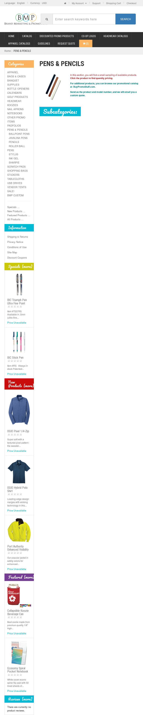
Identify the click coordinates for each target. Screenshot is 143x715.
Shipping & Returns (17, 236)
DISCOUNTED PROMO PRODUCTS (57, 36)
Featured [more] (21, 577)
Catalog (27, 36)
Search (125, 19)
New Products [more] (21, 384)
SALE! (10, 191)
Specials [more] (20, 266)
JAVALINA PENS (17, 138)
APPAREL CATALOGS (19, 43)
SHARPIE (13, 162)
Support (96, 3)
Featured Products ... (18, 215)
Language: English (14, 2)
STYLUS (12, 154)
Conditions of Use (16, 247)
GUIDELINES (44, 43)
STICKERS (13, 175)
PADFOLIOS (14, 125)
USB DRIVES (14, 183)
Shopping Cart (113, 3)
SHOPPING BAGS (17, 170)
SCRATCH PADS (16, 166)
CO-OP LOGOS (89, 36)
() (87, 43)
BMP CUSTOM (15, 195)
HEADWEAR (14, 101)
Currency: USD (38, 2)
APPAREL (12, 72)
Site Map (12, 252)
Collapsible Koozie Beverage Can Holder (18, 614)
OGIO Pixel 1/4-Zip (18, 431)
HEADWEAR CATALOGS (116, 36)
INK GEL (12, 158)
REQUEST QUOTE (66, 43)
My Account (78, 3)
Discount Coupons (17, 257)
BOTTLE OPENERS (18, 88)
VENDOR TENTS (16, 187)
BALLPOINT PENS (18, 134)
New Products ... (16, 211)
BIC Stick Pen (15, 357)
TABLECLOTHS (15, 179)
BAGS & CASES (16, 76)
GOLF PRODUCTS (17, 97)
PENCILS (13, 142)
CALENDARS (14, 93)
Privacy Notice (15, 242)
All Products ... (15, 219)
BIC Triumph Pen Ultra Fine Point (17, 301)
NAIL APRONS (15, 109)
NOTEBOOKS (14, 113)
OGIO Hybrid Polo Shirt (17, 489)
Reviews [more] (20, 699)
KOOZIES (12, 105)
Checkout (131, 3)
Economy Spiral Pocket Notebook (17, 670)
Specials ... (13, 207)
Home (11, 36)
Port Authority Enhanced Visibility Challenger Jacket (18, 550)
